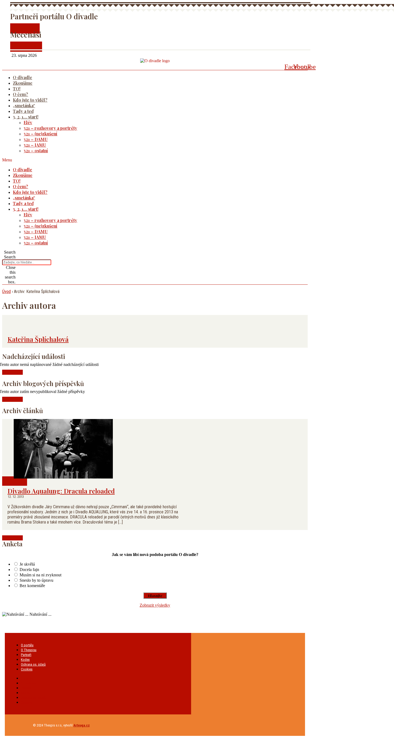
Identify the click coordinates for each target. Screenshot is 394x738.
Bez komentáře (32, 585)
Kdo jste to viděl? (30, 100)
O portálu (27, 645)
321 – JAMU (35, 145)
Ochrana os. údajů (33, 664)
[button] (148, 160)
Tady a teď (23, 111)
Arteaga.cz (81, 725)
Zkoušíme (22, 83)
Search (10, 257)
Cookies (26, 669)
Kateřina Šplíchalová (38, 339)
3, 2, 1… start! (25, 117)
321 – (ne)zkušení (40, 133)
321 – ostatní (36, 150)
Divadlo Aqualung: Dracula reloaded (61, 491)
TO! (16, 88)
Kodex (25, 660)
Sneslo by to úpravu (36, 580)
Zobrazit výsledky (155, 605)
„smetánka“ (24, 105)
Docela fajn (29, 569)
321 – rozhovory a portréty (50, 128)
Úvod (6, 291)
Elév (28, 122)
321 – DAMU (36, 139)
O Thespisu (28, 650)
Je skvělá (27, 564)
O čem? (20, 94)
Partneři (26, 655)
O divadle (22, 77)
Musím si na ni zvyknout (40, 575)
